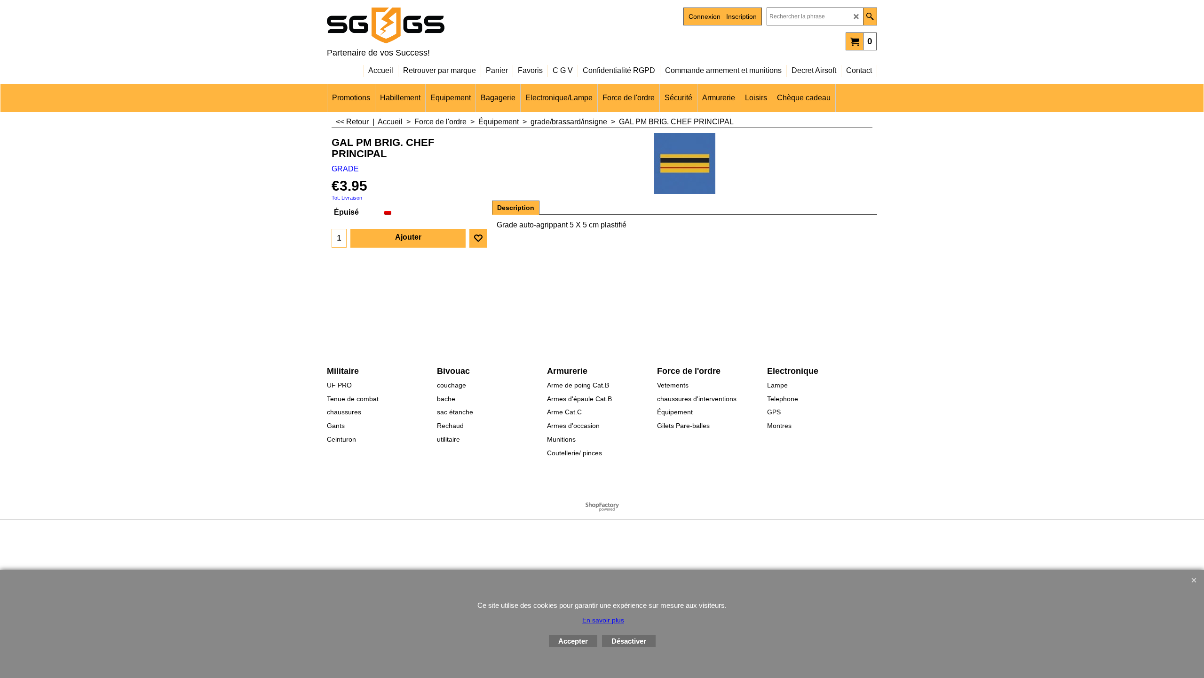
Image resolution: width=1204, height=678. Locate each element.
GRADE (345, 169)
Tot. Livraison (347, 198)
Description (515, 207)
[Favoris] (478, 238)
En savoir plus (603, 620)
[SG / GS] (409, 25)
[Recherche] (870, 16)
